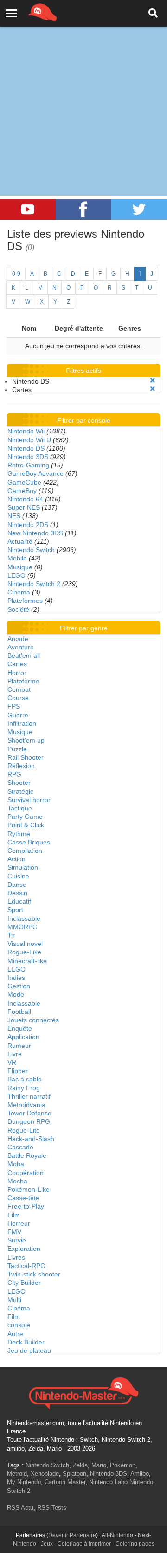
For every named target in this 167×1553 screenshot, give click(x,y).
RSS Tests (51, 1507)
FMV (14, 1232)
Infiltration (21, 723)
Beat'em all (23, 655)
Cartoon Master (65, 1482)
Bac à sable (24, 1079)
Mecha (17, 1181)
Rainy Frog (23, 1088)
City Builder (24, 1282)
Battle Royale (26, 1155)
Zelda (80, 1465)
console (18, 1325)
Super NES (23, 507)
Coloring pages (135, 1543)
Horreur (18, 1223)
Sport (15, 909)
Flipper (17, 1070)
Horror (16, 672)
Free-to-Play (25, 1206)
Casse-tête (23, 1198)
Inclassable (23, 918)
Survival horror (29, 800)
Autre (15, 1333)
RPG (14, 774)
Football (19, 1011)
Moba (15, 1164)
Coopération (25, 1172)
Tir (11, 935)
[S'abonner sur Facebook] (83, 209)
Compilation (24, 850)
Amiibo (139, 1473)
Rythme (18, 833)
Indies (16, 977)
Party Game (25, 816)
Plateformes (25, 600)
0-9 (16, 273)
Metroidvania (26, 1104)
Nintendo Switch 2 (33, 583)
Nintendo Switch (31, 550)
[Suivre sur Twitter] (139, 209)
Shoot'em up (26, 740)
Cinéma (18, 592)
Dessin (17, 893)
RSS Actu (20, 1507)
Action (16, 859)
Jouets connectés (33, 1020)
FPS (13, 706)
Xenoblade (45, 1473)
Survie (16, 1240)
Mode (15, 994)
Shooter (19, 782)
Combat (19, 689)
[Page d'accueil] (83, 1392)
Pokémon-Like (28, 1189)
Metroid (17, 1473)
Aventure (20, 647)
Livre (14, 1054)
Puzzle (17, 749)
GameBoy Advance (35, 473)
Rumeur (19, 1045)
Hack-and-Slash (30, 1138)
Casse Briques (28, 842)
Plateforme (23, 681)
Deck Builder (26, 1342)
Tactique (19, 808)
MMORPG (22, 927)
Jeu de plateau (29, 1350)
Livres (16, 1257)
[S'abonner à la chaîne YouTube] (28, 209)
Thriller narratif (29, 1096)
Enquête (19, 1028)
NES (13, 516)
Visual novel (25, 943)
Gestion (18, 986)
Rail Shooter (25, 757)
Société (18, 609)
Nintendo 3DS (27, 456)
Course (18, 698)
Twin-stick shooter (33, 1274)
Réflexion (21, 766)
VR (11, 1062)
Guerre (17, 715)
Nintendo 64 (25, 499)
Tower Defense (29, 1113)
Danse (16, 884)
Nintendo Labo (108, 1482)
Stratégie (20, 791)
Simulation (22, 867)
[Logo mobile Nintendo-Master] (29, 11)
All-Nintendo (117, 1535)
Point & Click (25, 825)
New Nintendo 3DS (35, 533)
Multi (14, 1299)
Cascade (20, 1147)
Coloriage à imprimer (84, 1543)
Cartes (17, 664)
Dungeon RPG (28, 1121)
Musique (19, 567)
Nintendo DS (26, 448)
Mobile (17, 558)
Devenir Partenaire (72, 1535)
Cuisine (18, 876)
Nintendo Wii (26, 431)
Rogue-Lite (23, 1130)
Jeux (47, 1543)
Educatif (19, 901)
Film (13, 1215)
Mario (98, 1465)
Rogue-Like (24, 952)
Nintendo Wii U (29, 440)
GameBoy (22, 490)
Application (23, 1036)
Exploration (23, 1248)
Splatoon (74, 1473)
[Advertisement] (83, 88)
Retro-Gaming (28, 465)
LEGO (16, 575)
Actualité (19, 541)
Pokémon (122, 1465)
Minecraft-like (27, 961)
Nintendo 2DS (27, 524)
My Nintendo (24, 1482)
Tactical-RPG (26, 1265)
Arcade (17, 638)
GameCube (24, 482)
